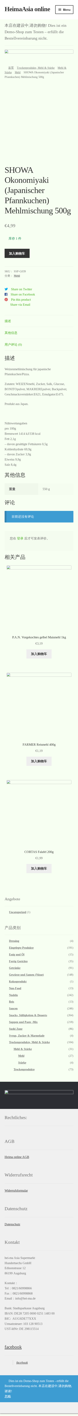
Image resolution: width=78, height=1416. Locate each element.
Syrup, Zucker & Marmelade (26, 1035)
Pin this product (21, 299)
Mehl (18, 72)
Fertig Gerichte (18, 961)
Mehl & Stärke (23, 1049)
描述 (8, 321)
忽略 (8, 1396)
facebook (13, 1346)
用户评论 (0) (13, 344)
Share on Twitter (21, 289)
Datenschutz (12, 1224)
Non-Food (15, 988)
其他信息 (11, 332)
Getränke (14, 967)
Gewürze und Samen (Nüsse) (26, 974)
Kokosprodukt (18, 981)
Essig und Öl (16, 954)
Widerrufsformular (16, 1190)
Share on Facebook (23, 294)
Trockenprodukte (24, 1069)
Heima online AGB (17, 1157)
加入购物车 (17, 253)
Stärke (22, 1062)
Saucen (13, 1008)
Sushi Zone (15, 1028)
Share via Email (20, 304)
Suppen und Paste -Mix (23, 1022)
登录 (20, 538)
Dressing (14, 940)
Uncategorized (17, 912)
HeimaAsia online (27, 9)
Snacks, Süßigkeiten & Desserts (28, 1015)
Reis (11, 1001)
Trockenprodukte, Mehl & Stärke (36, 67)
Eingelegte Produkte (21, 947)
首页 (11, 67)
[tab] (39, 321)
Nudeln (13, 995)
